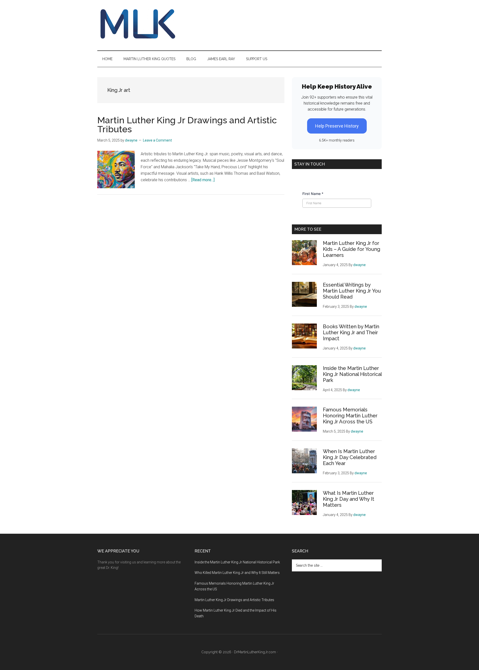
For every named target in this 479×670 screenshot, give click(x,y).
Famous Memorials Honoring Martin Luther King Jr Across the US (350, 416)
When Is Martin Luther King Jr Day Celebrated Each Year (349, 457)
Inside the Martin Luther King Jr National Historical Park (352, 374)
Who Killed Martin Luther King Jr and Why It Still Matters (237, 573)
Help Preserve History (337, 126)
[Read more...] (203, 179)
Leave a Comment (157, 140)
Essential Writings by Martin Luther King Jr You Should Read (352, 291)
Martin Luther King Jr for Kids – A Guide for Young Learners (351, 249)
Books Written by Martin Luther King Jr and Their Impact (351, 332)
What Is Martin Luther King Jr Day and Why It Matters (348, 499)
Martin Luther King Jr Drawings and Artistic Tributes (187, 124)
